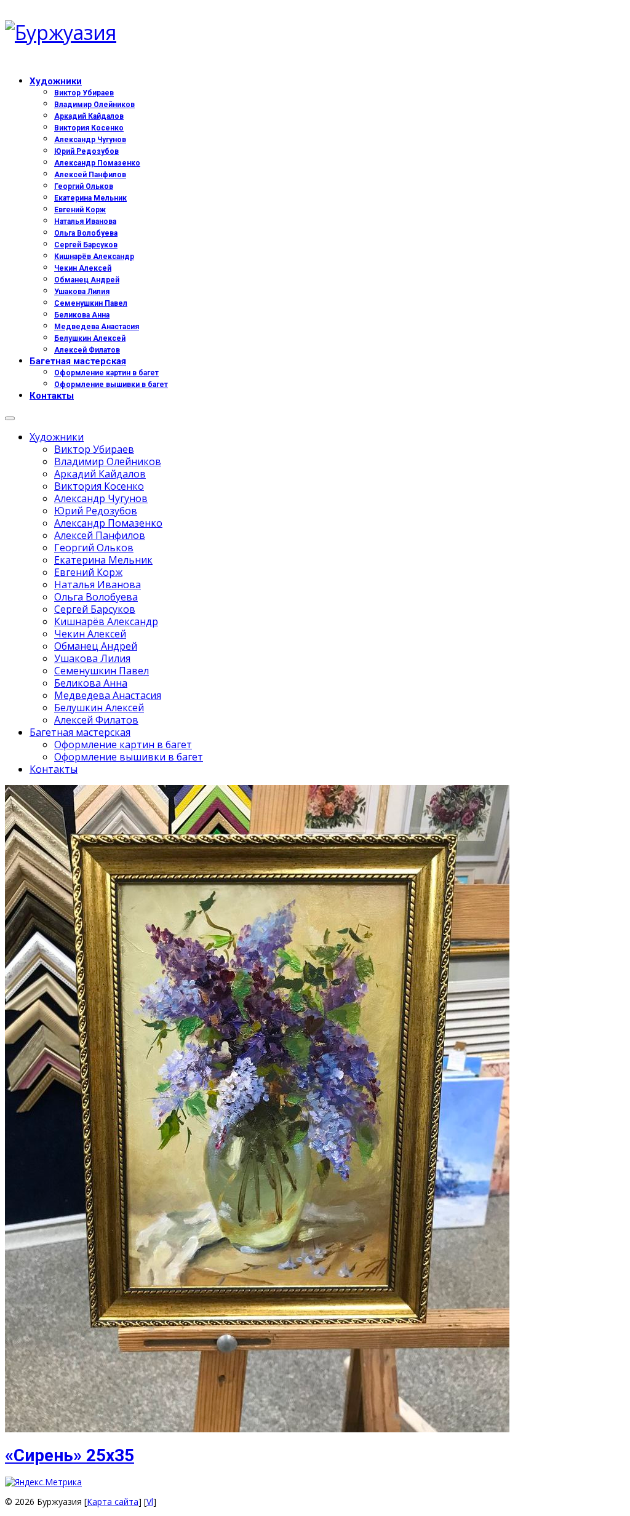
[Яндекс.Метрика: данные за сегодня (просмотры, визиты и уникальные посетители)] (43, 1482)
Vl (149, 1501)
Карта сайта (112, 1501)
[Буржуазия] (315, 32)
